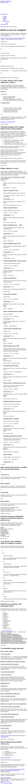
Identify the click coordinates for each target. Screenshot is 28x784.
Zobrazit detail (6, 199)
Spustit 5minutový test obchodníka (8, 38)
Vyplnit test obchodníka (6, 735)
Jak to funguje (6, 21)
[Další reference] (4, 180)
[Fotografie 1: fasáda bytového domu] (1, 156)
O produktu (10, 769)
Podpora (5, 18)
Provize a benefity (17, 769)
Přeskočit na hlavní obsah (6, 1)
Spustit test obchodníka (5, 757)
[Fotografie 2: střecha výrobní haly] (2, 156)
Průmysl (22, 177)
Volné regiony (9, 770)
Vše (2, 177)
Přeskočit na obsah (5, 2)
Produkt (5, 16)
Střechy (5, 177)
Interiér (2, 178)
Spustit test (3, 24)
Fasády (9, 177)
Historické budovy (16, 177)
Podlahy (6, 178)
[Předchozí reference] (2, 180)
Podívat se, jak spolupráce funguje (8, 121)
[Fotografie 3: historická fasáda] (3, 156)
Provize (5, 17)
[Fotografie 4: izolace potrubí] (5, 156)
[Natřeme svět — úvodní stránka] (4, 14)
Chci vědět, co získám (20, 38)
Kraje (4, 20)
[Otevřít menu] (6, 24)
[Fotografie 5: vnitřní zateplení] (6, 156)
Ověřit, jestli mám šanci (7, 630)
